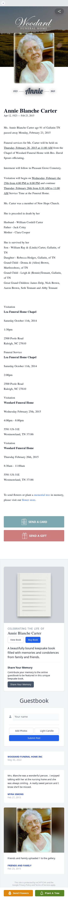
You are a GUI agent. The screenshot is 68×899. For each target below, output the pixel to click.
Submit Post (34, 738)
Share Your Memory (20, 684)
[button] (33, 830)
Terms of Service (42, 885)
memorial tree (42, 495)
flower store (28, 500)
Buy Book (33, 639)
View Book (15, 639)
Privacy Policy (25, 885)
